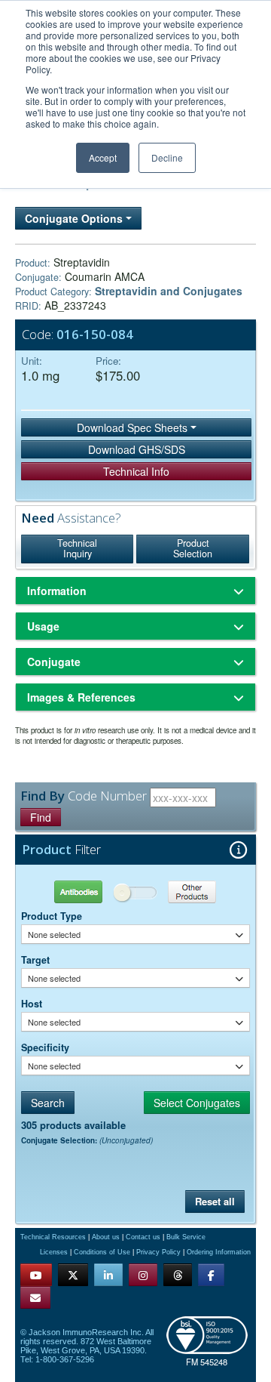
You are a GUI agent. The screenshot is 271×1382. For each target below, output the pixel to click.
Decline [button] (167, 157)
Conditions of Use (102, 1252)
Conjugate (54, 661)
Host (31, 1003)
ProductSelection (192, 548)
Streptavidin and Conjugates (168, 290)
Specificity (45, 1047)
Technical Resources (53, 1237)
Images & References (81, 697)
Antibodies (78, 891)
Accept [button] (103, 157)
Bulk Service (186, 1237)
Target (35, 960)
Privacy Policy (158, 1252)
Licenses (54, 1252)
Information (57, 590)
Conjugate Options (75, 218)
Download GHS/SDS (136, 449)
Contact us (143, 1237)
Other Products (192, 891)
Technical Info (136, 471)
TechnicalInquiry (77, 548)
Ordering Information (219, 1252)
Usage (43, 626)
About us (106, 1237)
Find (40, 817)
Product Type (51, 916)
